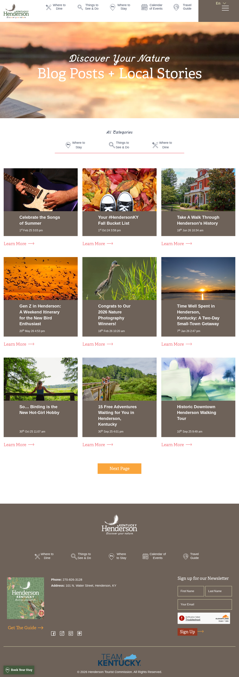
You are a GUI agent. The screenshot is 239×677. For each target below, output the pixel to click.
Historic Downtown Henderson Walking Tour (196, 412)
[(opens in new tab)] (119, 660)
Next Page (119, 468)
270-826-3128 (72, 579)
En (218, 3)
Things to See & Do (122, 145)
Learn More (15, 243)
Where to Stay (78, 145)
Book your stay (21, 670)
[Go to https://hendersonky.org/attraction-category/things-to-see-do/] (90, 8)
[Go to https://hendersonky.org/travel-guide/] (185, 8)
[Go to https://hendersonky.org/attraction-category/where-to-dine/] (58, 8)
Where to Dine (165, 145)
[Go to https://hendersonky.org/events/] (153, 8)
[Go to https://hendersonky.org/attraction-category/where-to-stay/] (122, 8)
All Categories (119, 132)
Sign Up (187, 631)
